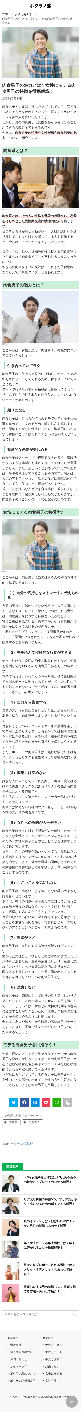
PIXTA (4, 209)
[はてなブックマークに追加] (35, 1102)
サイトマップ (18, 1366)
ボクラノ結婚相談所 (22, 1380)
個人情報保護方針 (21, 1352)
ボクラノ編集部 (21, 1144)
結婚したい (52, 1366)
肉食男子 (34, 1122)
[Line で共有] (56, 1102)
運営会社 (15, 1345)
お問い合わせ (18, 1359)
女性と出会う (53, 1345)
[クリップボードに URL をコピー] (67, 1102)
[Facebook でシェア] (24, 1102)
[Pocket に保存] (46, 1102)
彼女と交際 (52, 1359)
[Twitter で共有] (13, 1102)
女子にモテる (23, 14)
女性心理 (51, 1380)
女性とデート (53, 1352)
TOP (5, 14)
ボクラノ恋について (22, 1373)
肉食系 (13, 1122)
